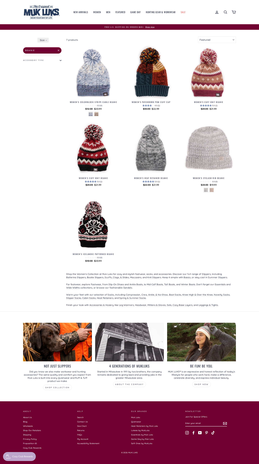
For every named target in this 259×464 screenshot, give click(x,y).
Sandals (127, 287)
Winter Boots (188, 284)
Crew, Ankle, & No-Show (154, 294)
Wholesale (28, 426)
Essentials (220, 284)
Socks (111, 294)
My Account (82, 439)
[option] (129, 27)
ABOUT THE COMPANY (129, 384)
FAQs (79, 434)
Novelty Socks (222, 294)
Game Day (135, 12)
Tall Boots (169, 284)
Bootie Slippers (95, 277)
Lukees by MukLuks (140, 430)
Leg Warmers (126, 305)
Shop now (202, 384)
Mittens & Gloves (156, 305)
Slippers (206, 274)
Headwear (140, 305)
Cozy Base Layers (182, 305)
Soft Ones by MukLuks (141, 443)
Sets (169, 305)
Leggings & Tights (208, 305)
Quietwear (136, 421)
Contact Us (82, 421)
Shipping (27, 434)
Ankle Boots (136, 284)
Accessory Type (33, 60)
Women (97, 12)
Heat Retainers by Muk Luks (144, 426)
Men (108, 12)
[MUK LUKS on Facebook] (193, 433)
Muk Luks (135, 417)
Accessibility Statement (88, 443)
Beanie (30, 50)
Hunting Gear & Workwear (161, 12)
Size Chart (82, 426)
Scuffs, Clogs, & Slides (117, 277)
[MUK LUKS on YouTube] (200, 433)
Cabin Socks (89, 298)
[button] (43, 40)
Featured (120, 12)
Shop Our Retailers (32, 430)
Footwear (96, 284)
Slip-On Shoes (116, 284)
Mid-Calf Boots (155, 284)
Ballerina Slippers (76, 277)
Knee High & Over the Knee (197, 294)
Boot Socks (175, 294)
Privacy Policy (30, 439)
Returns (81, 430)
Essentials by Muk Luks (142, 434)
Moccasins (135, 277)
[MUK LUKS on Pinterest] (206, 433)
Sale (183, 12)
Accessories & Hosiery (101, 305)
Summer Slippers (217, 277)
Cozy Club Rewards (32, 448)
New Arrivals (80, 12)
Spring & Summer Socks (132, 298)
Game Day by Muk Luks (142, 439)
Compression (133, 294)
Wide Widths (73, 287)
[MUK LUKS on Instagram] (187, 433)
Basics (187, 277)
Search (80, 417)
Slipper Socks (73, 298)
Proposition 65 (30, 443)
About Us (27, 417)
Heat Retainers (105, 298)
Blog (25, 421)
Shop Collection (57, 387)
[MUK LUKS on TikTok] (213, 433)
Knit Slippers (154, 277)
